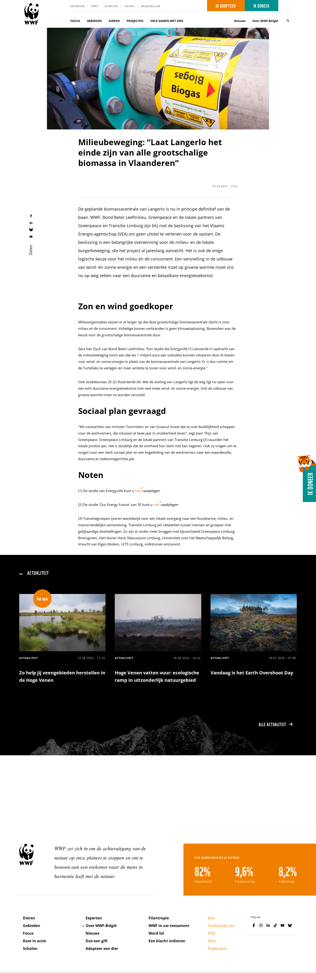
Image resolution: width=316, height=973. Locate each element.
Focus (28, 933)
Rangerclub (150, 6)
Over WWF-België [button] (265, 21)
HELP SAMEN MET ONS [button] (166, 21)
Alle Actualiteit (272, 724)
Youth (129, 6)
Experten (77, 6)
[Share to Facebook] (31, 215)
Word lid (156, 933)
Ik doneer (262, 5)
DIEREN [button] (114, 21)
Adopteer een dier (102, 948)
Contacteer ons (221, 925)
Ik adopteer (226, 5)
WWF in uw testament (169, 925)
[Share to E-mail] (31, 236)
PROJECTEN (135, 21)
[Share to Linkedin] (31, 222)
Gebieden (31, 925)
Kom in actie (34, 940)
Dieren (29, 918)
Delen (30, 250)
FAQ (211, 933)
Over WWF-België (101, 925)
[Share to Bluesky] (31, 229)
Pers (94, 6)
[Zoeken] (288, 20)
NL (287, 5)
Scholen (111, 6)
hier (138, 490)
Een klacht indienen (167, 940)
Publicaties (217, 948)
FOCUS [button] (75, 21)
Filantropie (159, 918)
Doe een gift (97, 940)
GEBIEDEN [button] (94, 21)
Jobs (211, 918)
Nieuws (239, 21)
